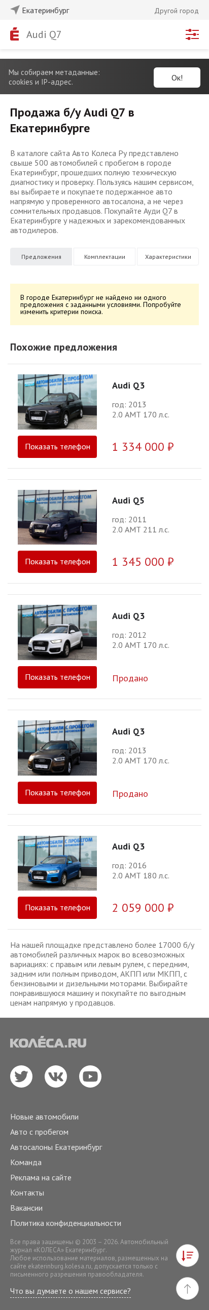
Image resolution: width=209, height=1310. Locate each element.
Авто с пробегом (39, 1132)
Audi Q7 (44, 34)
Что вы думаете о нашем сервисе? (70, 1291)
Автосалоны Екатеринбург (56, 1147)
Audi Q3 (128, 385)
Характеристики (168, 256)
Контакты (27, 1192)
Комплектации (104, 256)
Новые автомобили (44, 1116)
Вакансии (26, 1208)
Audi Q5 (128, 500)
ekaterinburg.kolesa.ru (59, 1266)
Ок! (177, 77)
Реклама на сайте (41, 1177)
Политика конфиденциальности (65, 1223)
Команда (26, 1162)
